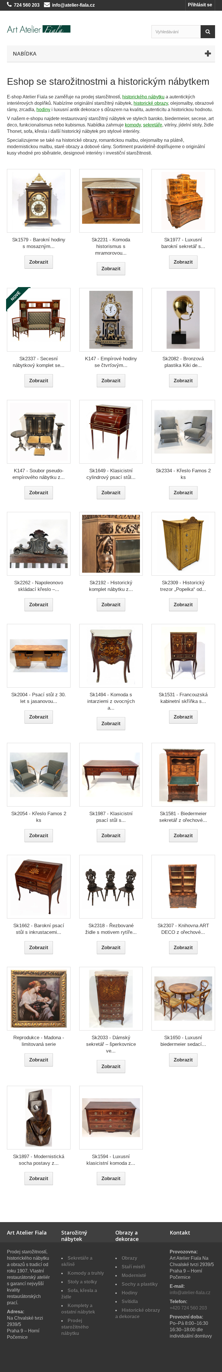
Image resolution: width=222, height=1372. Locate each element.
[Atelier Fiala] (39, 29)
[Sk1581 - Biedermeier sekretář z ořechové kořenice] (183, 775)
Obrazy (129, 1258)
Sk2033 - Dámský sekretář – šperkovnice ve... (111, 1044)
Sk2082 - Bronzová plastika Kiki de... (183, 362)
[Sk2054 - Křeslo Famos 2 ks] (39, 775)
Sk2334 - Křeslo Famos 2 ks (183, 474)
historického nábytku (143, 96)
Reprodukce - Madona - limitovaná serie (38, 1041)
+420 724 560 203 (188, 1307)
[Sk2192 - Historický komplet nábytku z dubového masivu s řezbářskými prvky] (111, 544)
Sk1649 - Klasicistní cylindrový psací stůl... (111, 474)
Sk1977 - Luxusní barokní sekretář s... (183, 243)
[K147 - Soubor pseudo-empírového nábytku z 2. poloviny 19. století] (39, 432)
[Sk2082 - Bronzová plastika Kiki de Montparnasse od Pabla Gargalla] (183, 320)
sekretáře (152, 124)
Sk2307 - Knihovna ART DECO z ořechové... (183, 929)
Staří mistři (133, 1266)
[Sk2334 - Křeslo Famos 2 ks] (183, 432)
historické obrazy (151, 103)
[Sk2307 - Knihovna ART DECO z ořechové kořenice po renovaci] (183, 887)
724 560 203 (27, 5)
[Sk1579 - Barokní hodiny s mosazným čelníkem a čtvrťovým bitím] (39, 201)
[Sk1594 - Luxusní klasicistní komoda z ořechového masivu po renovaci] (111, 1118)
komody (133, 124)
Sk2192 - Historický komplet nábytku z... (111, 586)
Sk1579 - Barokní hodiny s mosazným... (38, 243)
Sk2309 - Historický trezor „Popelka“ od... (183, 586)
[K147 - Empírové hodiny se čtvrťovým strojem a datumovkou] (111, 320)
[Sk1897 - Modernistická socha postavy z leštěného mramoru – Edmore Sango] (39, 1118)
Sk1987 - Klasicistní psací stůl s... (111, 817)
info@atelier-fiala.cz (73, 5)
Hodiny (130, 1292)
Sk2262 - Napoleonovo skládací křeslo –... (38, 586)
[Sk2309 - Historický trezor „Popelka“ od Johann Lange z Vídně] (183, 544)
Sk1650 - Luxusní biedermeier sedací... (183, 1041)
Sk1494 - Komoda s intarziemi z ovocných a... (111, 701)
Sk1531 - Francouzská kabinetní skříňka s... (183, 698)
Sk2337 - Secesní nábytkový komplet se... (38, 362)
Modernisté (134, 1275)
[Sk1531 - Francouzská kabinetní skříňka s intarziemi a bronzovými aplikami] (183, 656)
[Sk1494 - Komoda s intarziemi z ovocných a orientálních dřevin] (111, 656)
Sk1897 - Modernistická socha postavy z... (38, 1160)
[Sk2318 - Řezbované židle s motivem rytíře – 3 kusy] (111, 887)
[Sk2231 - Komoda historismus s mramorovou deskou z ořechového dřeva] (111, 201)
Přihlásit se (200, 4)
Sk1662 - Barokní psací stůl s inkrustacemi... (38, 929)
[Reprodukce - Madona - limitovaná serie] (39, 999)
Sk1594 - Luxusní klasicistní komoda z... (110, 1160)
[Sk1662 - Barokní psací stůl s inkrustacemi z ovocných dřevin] (39, 887)
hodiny (43, 109)
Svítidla (130, 1301)
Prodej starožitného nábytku (75, 1327)
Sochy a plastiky (140, 1284)
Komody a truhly (86, 1273)
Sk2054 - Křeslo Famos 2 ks (38, 817)
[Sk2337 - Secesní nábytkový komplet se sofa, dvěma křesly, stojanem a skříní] (39, 320)
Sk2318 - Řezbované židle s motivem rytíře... (111, 929)
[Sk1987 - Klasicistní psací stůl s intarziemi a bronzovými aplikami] (111, 775)
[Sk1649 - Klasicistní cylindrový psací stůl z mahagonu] (111, 432)
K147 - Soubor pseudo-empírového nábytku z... (38, 474)
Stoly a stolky (82, 1281)
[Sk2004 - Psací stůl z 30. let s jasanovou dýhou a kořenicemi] (39, 656)
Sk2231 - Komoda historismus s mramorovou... (111, 246)
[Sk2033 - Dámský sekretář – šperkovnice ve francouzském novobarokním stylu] (111, 999)
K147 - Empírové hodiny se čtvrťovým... (111, 362)
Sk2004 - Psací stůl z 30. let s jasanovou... (38, 698)
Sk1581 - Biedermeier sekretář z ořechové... (183, 817)
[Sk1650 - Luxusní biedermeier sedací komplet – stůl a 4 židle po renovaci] (183, 999)
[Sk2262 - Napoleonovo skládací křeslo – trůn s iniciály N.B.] (39, 544)
